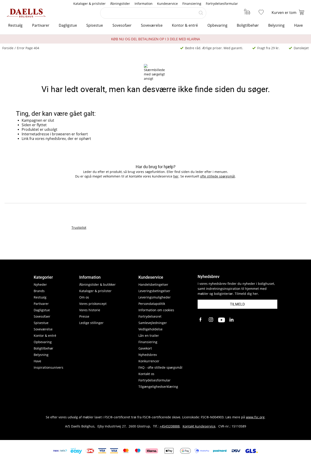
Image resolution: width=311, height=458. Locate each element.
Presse (84, 316)
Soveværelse (152, 25)
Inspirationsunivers (48, 367)
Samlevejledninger (152, 323)
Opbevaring (217, 25)
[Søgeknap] (200, 13)
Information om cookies (156, 310)
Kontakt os (146, 374)
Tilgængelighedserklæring (158, 386)
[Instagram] (211, 319)
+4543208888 (170, 426)
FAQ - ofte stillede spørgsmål (160, 367)
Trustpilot (78, 227)
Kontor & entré (185, 25)
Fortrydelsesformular (222, 3)
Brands (39, 291)
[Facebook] (201, 319)
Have (298, 25)
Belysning (276, 25)
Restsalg (15, 25)
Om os (84, 297)
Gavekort (145, 348)
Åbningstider (120, 3)
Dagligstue (68, 25)
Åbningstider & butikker (97, 284)
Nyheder (40, 284)
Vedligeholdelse (150, 329)
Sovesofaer (122, 25)
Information (144, 3)
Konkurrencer (148, 361)
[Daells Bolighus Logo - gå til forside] (26, 13)
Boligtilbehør (248, 25)
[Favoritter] (262, 12)
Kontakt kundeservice (199, 426)
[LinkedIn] (231, 319)
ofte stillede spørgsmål (217, 176)
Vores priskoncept (93, 303)
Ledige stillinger (91, 323)
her (175, 176)
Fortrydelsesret (149, 316)
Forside (7, 48)
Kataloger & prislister (89, 3)
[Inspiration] (246, 12)
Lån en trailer (148, 335)
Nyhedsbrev (147, 355)
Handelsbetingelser (153, 284)
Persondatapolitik (151, 303)
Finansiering (191, 3)
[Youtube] (221, 319)
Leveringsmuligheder (154, 297)
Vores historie (89, 310)
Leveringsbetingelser (154, 291)
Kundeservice (167, 3)
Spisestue (94, 25)
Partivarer (40, 25)
